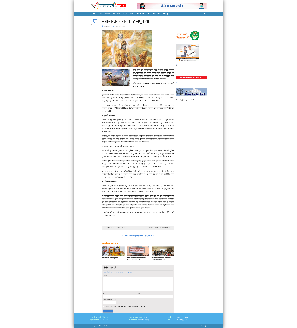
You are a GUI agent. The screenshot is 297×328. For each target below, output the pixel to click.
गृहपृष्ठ (93, 14)
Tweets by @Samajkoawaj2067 (185, 100)
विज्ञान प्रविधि (156, 14)
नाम (104, 293)
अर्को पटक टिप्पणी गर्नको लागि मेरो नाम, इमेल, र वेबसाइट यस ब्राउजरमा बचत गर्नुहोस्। (125, 306)
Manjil (205, 326)
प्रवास (148, 14)
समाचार (100, 14)
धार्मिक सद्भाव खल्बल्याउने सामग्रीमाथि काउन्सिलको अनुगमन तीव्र (136, 259)
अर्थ (114, 14)
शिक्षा (118, 14)
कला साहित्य (140, 14)
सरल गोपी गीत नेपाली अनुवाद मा (110, 258)
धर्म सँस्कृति (166, 14)
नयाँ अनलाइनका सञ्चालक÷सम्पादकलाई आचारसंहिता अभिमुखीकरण (161, 259)
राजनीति (107, 14)
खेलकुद (125, 14)
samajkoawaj (107, 26)
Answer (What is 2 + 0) (109, 300)
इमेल (139, 293)
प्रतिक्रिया (105, 276)
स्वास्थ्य (132, 14)
